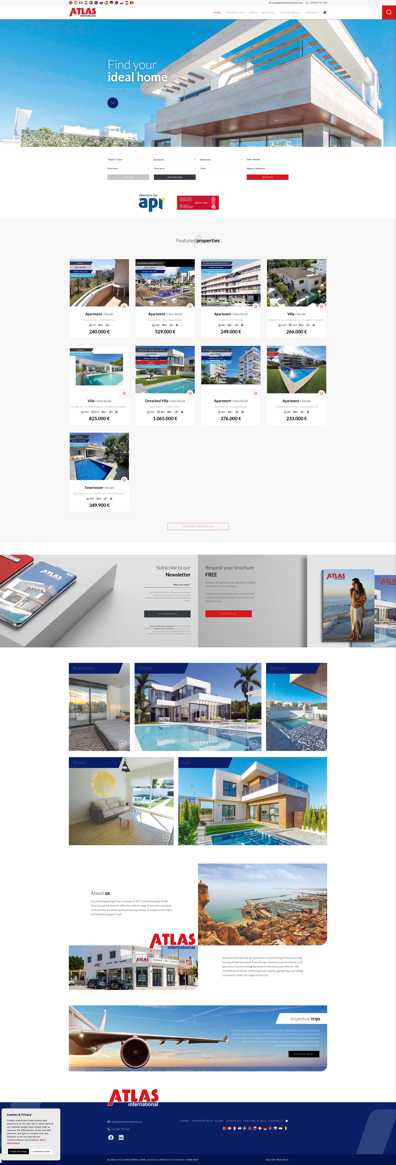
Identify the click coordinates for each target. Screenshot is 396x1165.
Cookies (179, 1159)
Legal (153, 1159)
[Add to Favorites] (124, 306)
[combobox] (128, 159)
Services (268, 12)
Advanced (175, 177)
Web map (193, 1159)
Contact (312, 12)
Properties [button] (234, 12)
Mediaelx (282, 1159)
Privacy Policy (179, 595)
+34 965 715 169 (318, 2)
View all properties (198, 526)
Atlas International (84, 12)
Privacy (165, 1159)
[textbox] (128, 159)
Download (229, 613)
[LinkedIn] (123, 1138)
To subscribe (167, 613)
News (253, 12)
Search (267, 177)
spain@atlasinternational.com (287, 2)
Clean (128, 177)
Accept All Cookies (18, 1151)
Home (217, 12)
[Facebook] (112, 1138)
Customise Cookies (41, 1151)
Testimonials (290, 12)
